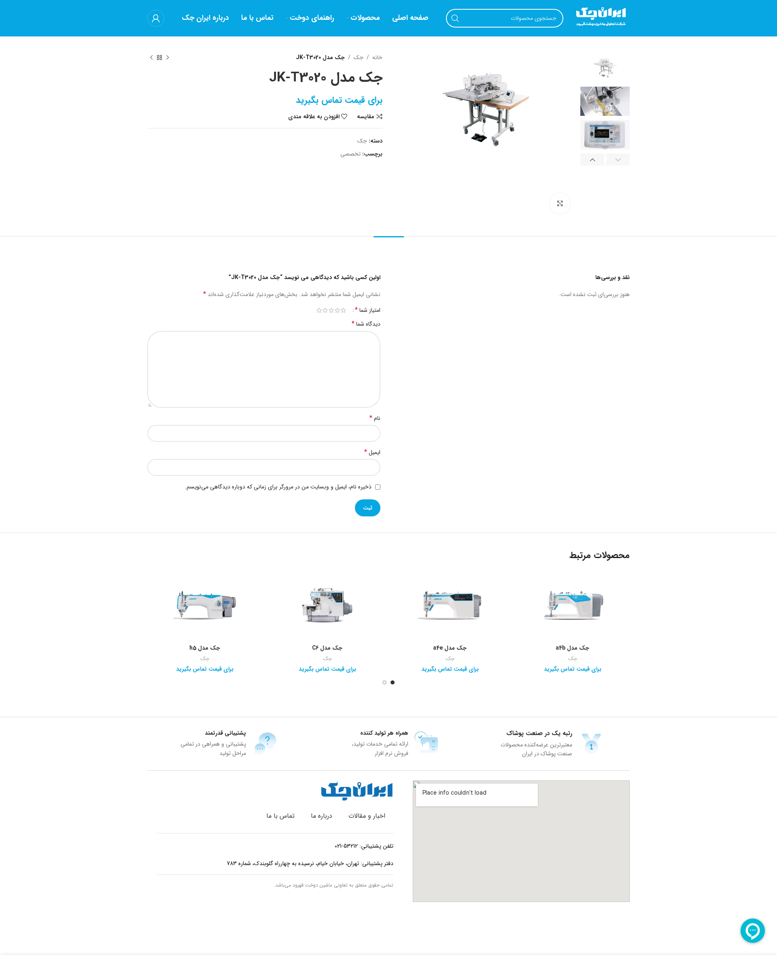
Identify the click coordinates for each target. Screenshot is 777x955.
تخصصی (350, 153)
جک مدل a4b (572, 648)
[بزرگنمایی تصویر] (560, 203)
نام (374, 418)
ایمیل (372, 452)
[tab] (389, 249)
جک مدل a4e (450, 648)
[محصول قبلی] (167, 57)
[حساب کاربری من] (155, 18)
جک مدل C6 (327, 648)
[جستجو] (455, 18)
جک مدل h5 (204, 648)
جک (358, 57)
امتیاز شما (367, 310)
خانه (377, 57)
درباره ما (321, 816)
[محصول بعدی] (151, 57)
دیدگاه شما (366, 324)
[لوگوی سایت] (600, 17)
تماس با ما (280, 816)
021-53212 (346, 846)
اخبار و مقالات (366, 816)
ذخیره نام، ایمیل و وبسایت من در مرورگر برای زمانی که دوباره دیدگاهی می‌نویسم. (278, 486)
